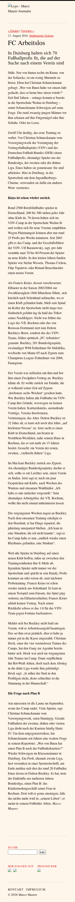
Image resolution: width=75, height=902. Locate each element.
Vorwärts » (27, 31)
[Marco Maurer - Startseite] (23, 9)
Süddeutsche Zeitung (41, 36)
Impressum (35, 889)
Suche (13, 847)
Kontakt (16, 889)
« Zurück (13, 31)
